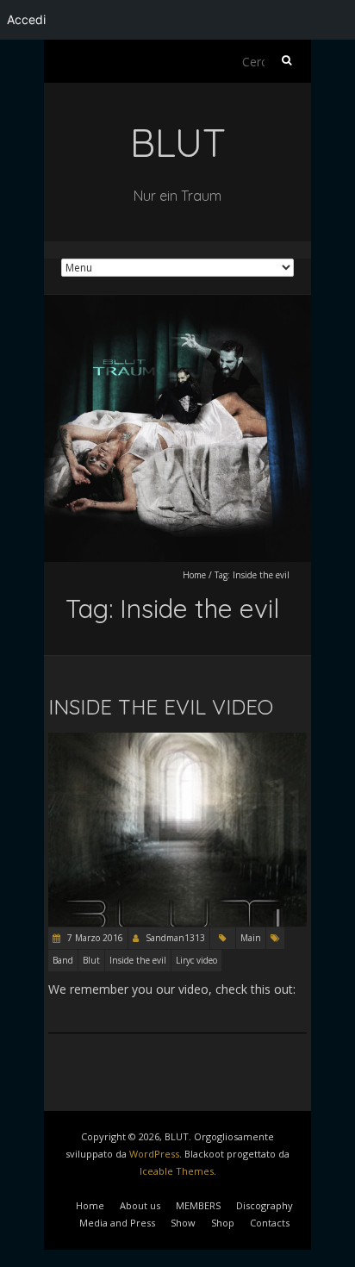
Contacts (270, 1222)
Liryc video (196, 960)
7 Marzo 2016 (94, 938)
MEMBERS (198, 1205)
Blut (91, 960)
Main (250, 938)
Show (183, 1222)
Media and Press (117, 1222)
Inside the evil (137, 960)
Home (194, 575)
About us (140, 1205)
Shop (222, 1222)
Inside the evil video (160, 707)
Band (63, 960)
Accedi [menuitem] (26, 19)
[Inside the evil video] (177, 741)
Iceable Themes (177, 1170)
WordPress (154, 1153)
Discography (264, 1205)
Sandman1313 (175, 938)
